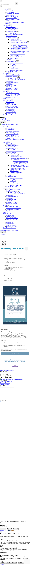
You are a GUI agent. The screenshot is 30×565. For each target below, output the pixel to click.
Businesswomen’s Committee (17, 165)
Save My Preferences (12, 562)
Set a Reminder (15, 353)
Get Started (12, 179)
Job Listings (9, 198)
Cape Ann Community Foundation (15, 139)
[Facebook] (1, 118)
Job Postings (16, 360)
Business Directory (7, 359)
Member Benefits (10, 146)
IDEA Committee (14, 171)
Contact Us (9, 141)
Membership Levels (11, 148)
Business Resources (11, 199)
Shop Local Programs (11, 191)
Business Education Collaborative (18, 158)
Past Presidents (10, 132)
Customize (3, 528)
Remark (14, 541)
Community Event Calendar (13, 208)
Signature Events (10, 210)
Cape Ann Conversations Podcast (14, 151)
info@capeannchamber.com (7, 370)
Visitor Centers (10, 138)
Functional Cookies (6, 541)
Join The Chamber (21, 361)
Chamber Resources (11, 201)
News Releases (15, 359)
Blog (4, 212)
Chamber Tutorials (14, 183)
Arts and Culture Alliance (16, 156)
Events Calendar (23, 359)
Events (5, 205)
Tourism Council (14, 173)
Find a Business (10, 223)
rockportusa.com (10, 222)
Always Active (15, 533)
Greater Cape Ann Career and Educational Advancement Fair (20, 161)
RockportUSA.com (5, 383)
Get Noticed (13, 181)
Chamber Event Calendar (12, 206)
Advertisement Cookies (7, 555)
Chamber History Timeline (13, 136)
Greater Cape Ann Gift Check (17, 193)
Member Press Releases (12, 196)
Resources (5, 188)
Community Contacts (11, 203)
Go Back (3, 234)
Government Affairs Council (17, 168)
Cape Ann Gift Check (11, 226)
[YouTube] (6, 118)
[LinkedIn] (5, 118)
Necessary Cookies (6, 533)
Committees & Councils (12, 134)
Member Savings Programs (16, 185)
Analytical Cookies (6, 548)
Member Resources (11, 176)
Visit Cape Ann (7, 213)
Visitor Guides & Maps (12, 218)
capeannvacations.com (12, 220)
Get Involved (13, 182)
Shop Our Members (15, 192)
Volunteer (8, 175)
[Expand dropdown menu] (17, 148)
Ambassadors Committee (16, 155)
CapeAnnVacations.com (6, 381)
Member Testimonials (11, 152)
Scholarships (16, 159)
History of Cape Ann (11, 219)
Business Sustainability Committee (18, 163)
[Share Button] (26, 248)
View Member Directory (9, 228)
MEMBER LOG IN (5, 120)
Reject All (9, 528)
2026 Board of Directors (12, 131)
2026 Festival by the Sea (12, 209)
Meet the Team (10, 129)
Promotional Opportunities (16, 178)
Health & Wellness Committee (17, 169)
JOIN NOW (3, 119)
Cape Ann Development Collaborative (19, 166)
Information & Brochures (10, 361)
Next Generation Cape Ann (16, 172)
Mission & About (10, 128)
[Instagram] (3, 118)
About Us (5, 126)
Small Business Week (11, 135)
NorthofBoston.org (5, 384)
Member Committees (11, 154)
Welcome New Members (12, 145)
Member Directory (11, 144)
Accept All (15, 528)
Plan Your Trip (10, 215)
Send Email (6, 281)
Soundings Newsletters (12, 202)
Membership (6, 142)
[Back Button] (1, 240)
